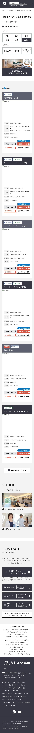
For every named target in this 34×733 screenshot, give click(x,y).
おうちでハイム (18, 699)
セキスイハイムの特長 (8, 688)
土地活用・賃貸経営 (7, 696)
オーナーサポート (21, 696)
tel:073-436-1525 (14, 137)
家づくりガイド (6, 699)
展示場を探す (6, 682)
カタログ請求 (6, 702)
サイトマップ (5, 721)
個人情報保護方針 (19, 724)
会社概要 (27, 702)
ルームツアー (6, 691)
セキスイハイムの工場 (21, 694)
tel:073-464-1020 (14, 200)
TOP (3, 10)
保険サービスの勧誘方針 (21, 726)
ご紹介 (14, 702)
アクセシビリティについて (8, 726)
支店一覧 (4, 705)
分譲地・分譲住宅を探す (19, 682)
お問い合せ (21, 702)
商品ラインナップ (7, 694)
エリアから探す (9, 10)
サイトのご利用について (8, 724)
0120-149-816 (21, 652)
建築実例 (15, 691)
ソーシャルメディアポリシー (16, 721)
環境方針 (26, 721)
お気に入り (15, 3)
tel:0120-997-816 (14, 447)
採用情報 (12, 705)
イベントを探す (6, 685)
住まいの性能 (21, 688)
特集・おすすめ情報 (19, 685)
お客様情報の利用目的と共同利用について (12, 728)
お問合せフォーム (13, 654)
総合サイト (23, 3)
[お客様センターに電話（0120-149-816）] (9, 673)
